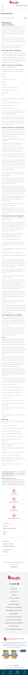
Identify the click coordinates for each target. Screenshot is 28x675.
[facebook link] (10, 584)
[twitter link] (12, 584)
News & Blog (14, 601)
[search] (13, 18)
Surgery (4, 534)
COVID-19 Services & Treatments (14, 629)
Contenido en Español (22, 5)
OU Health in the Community (14, 607)
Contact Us (14, 588)
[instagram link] (15, 584)
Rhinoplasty (5, 551)
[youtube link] (18, 584)
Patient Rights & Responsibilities (14, 623)
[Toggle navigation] (2, 6)
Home (2, 10)
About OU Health (14, 598)
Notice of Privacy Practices (14, 620)
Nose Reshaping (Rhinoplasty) (9, 546)
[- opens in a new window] (14, 639)
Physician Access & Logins (14, 616)
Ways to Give (14, 592)
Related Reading (6, 13)
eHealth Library (14, 613)
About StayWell (14, 566)
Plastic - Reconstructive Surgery (9, 528)
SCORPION (16, 665)
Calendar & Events (14, 604)
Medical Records (14, 626)
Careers (14, 595)
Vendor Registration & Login (14, 610)
